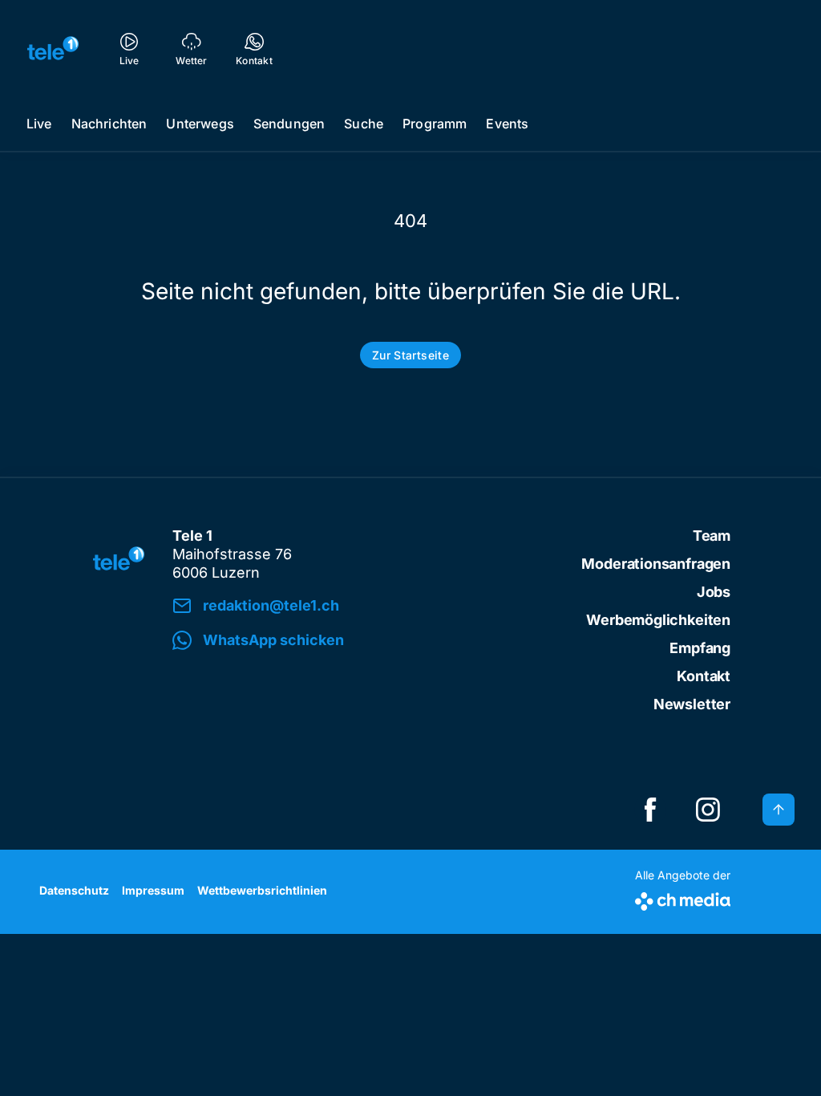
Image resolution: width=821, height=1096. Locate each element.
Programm (434, 124)
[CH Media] (682, 898)
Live (39, 124)
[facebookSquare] (650, 810)
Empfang (699, 647)
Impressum (153, 890)
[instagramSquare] (708, 810)
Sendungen (289, 124)
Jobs (713, 591)
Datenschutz (74, 890)
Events (507, 124)
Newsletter (691, 704)
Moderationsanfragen (655, 563)
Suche (363, 124)
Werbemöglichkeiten (658, 619)
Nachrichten (109, 124)
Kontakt (703, 676)
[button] (364, 641)
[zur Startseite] (53, 48)
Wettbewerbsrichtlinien (262, 890)
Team (711, 535)
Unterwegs (199, 124)
